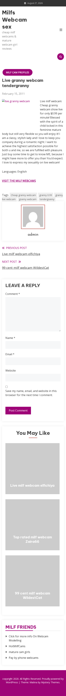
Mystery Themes (50, 682)
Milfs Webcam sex (11, 19)
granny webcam (27, 199)
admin (33, 235)
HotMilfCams (17, 646)
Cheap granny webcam (23, 195)
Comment (12, 294)
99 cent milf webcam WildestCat (32, 595)
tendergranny (47, 199)
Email (9, 354)
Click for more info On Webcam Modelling (28, 638)
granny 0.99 (45, 195)
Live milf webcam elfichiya (32, 485)
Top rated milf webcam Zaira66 (32, 539)
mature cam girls (19, 652)
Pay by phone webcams (23, 658)
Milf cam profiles (17, 72)
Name (10, 338)
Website (10, 370)
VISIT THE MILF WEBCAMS (19, 181)
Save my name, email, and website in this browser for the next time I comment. (31, 393)
